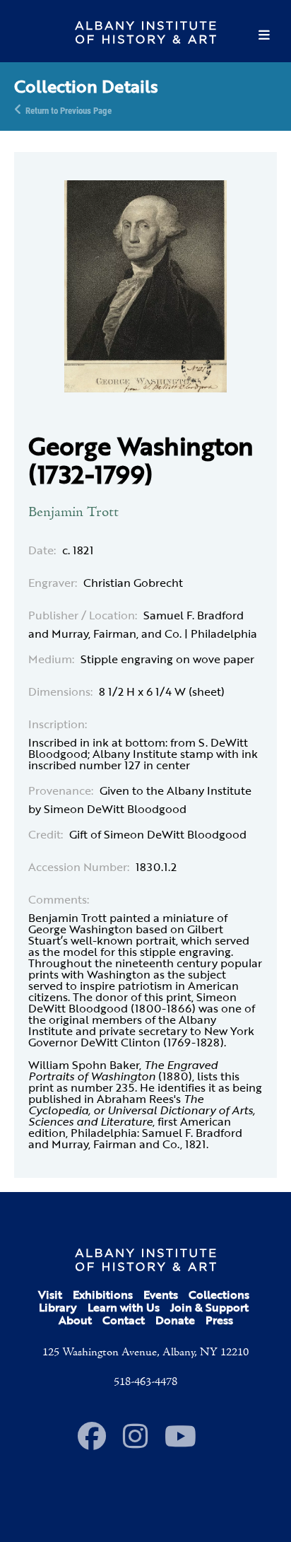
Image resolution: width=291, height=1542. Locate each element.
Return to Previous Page (68, 109)
